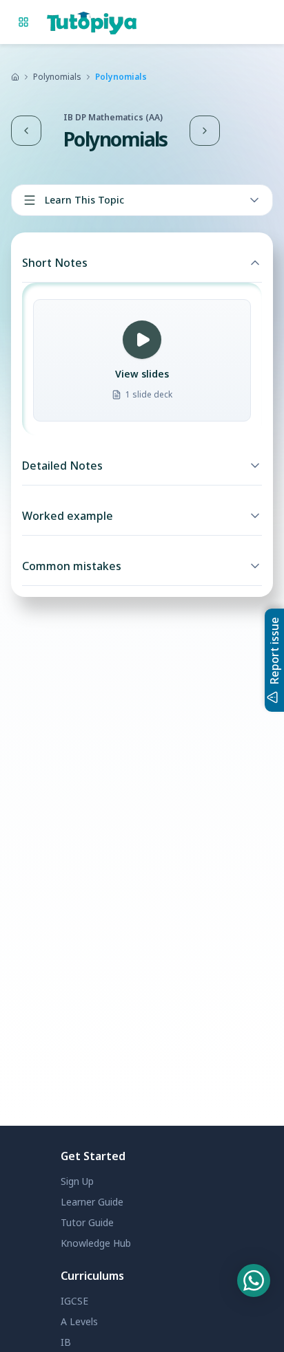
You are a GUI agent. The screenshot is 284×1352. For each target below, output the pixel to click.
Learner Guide (92, 1201)
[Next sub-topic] (205, 131)
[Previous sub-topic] (26, 131)
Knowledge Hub (96, 1243)
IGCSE (74, 1300)
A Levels (79, 1321)
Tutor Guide (87, 1222)
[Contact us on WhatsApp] (253, 1280)
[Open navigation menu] (23, 22)
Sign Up (77, 1181)
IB (66, 1342)
